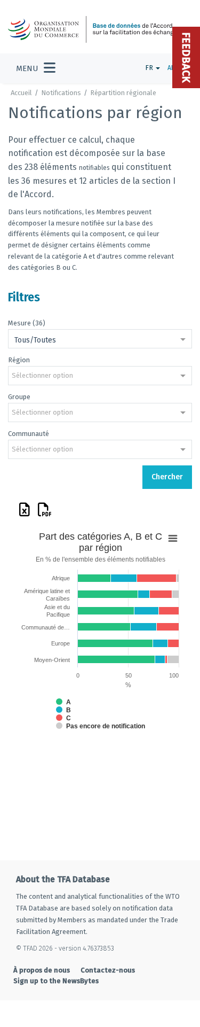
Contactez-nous (108, 970)
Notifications (61, 93)
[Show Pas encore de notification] (100, 726)
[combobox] (100, 340)
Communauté (28, 434)
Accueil (21, 93)
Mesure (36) (26, 323)
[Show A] (63, 702)
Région (19, 360)
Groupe (19, 397)
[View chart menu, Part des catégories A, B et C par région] (172, 538)
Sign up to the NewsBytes (56, 981)
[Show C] (63, 718)
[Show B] (63, 710)
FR (150, 68)
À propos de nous (41, 970)
